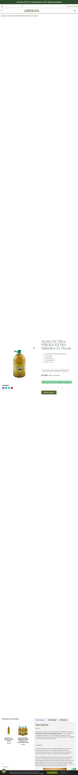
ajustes (42, 773)
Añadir (9, 746)
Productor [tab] (63, 720)
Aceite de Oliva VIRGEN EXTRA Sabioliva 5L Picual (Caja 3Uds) (23, 740)
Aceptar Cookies (52, 772)
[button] (34, 347)
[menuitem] (12, 6)
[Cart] (74, 10)
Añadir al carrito (49, 392)
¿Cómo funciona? (66, 382)
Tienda (3, 16)
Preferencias (63, 772)
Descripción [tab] (40, 720)
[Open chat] (4, 771)
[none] (12, 6)
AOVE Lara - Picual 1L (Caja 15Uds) (8, 739)
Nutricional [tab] (52, 720)
